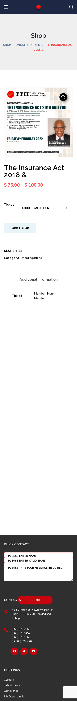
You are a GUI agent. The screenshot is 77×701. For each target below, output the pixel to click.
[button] (71, 7)
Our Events (11, 691)
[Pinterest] (33, 651)
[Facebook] (14, 651)
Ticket (9, 204)
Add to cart (21, 228)
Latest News (12, 685)
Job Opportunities (15, 696)
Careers (9, 680)
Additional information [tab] (39, 279)
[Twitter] (24, 651)
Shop (7, 45)
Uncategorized (28, 45)
